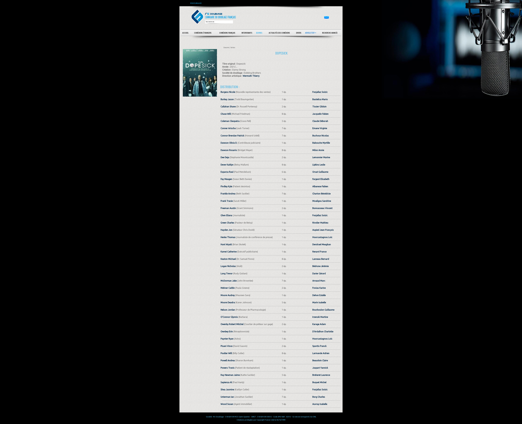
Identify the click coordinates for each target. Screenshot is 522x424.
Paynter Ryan (227, 338)
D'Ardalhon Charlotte (322, 331)
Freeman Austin (228, 208)
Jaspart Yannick (320, 368)
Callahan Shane (228, 106)
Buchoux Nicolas (320, 135)
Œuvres (259, 32)
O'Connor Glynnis (229, 317)
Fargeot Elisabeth (320, 179)
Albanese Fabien (320, 186)
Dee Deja (225, 157)
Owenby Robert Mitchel (232, 324)
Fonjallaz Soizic (320, 92)
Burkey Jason (227, 99)
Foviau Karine (319, 288)
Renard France (319, 251)
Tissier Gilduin (319, 106)
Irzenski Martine (320, 317)
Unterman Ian (227, 397)
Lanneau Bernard (320, 259)
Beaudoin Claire (320, 360)
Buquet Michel (319, 382)
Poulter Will (226, 353)
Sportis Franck (319, 346)
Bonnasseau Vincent (322, 208)
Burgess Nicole (228, 92)
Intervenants (247, 32)
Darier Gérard (319, 273)
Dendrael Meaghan (321, 244)
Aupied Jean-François (323, 230)
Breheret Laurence (321, 375)
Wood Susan (227, 404)
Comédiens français (227, 32)
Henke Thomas (228, 237)
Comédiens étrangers (202, 32)
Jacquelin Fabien (320, 114)
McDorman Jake (229, 280)
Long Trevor (227, 273)
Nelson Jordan (228, 310)
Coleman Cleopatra (230, 121)
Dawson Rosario (229, 150)
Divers (298, 32)
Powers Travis (227, 368)
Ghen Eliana (226, 215)
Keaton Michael (228, 259)
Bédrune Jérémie (320, 266)
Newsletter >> (310, 32)
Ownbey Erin (227, 331)
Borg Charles (318, 397)
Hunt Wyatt (226, 244)
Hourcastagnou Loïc (322, 237)
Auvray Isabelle (319, 404)
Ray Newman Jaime (230, 375)
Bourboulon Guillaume (323, 310)
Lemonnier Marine (321, 157)
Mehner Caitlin (228, 288)
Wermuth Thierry (251, 76)
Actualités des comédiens (279, 32)
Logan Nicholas (228, 266)
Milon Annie (318, 150)
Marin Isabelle (319, 302)
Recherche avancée (330, 32)
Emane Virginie (319, 128)
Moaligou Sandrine (321, 201)
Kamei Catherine (229, 251)
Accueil (185, 32)
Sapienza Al (226, 382)
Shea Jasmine (227, 389)
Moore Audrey (228, 295)
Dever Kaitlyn (227, 164)
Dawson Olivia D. (229, 143)
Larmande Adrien (320, 353)
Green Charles (227, 222)
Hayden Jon (226, 230)
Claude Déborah (320, 121)
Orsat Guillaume (320, 172)
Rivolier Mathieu (320, 222)
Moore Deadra (228, 302)
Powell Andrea (228, 360)
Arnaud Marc (318, 280)
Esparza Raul (227, 172)
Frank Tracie (227, 201)
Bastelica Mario (320, 99)
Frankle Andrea (228, 193)
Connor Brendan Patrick (232, 135)
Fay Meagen (226, 179)
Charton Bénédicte (321, 193)
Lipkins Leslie (318, 164)
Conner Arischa (228, 128)
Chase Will (226, 114)
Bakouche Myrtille (321, 143)
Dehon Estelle (319, 295)
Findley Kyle (226, 186)
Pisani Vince (226, 346)
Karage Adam (319, 324)
